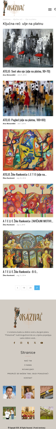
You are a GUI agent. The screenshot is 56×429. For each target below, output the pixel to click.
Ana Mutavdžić (9, 75)
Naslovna (6, 19)
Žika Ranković (9, 178)
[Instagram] (21, 343)
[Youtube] (41, 343)
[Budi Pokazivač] (9, 413)
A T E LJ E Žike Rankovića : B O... (20, 271)
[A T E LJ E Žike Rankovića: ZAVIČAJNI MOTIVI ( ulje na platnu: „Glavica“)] (28, 200)
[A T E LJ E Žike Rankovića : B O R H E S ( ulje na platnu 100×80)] (28, 249)
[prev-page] (17, 287)
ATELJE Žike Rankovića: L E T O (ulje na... (25, 174)
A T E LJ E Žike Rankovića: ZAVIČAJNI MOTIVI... (28, 221)
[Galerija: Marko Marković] (46, 413)
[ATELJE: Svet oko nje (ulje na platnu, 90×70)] (28, 48)
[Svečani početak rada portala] (28, 413)
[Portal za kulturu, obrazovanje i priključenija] (13, 8)
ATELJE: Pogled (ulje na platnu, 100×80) (24, 120)
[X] (35, 343)
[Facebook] (14, 343)
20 (30, 288)
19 (24, 288)
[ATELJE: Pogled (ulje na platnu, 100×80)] (28, 98)
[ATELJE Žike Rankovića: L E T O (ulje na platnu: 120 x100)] (28, 150)
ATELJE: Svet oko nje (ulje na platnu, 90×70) (26, 71)
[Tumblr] (28, 343)
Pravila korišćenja (39, 428)
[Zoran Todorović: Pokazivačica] (46, 392)
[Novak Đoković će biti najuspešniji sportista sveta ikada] (9, 392)
